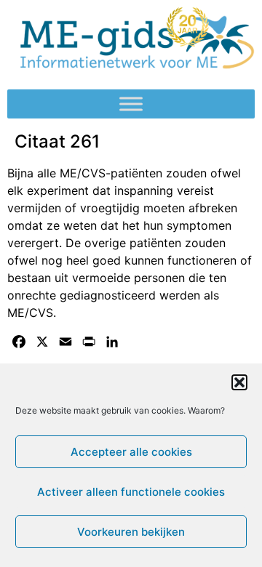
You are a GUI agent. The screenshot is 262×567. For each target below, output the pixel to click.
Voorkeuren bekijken (131, 532)
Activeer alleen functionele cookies (131, 492)
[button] (239, 382)
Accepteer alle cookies (131, 452)
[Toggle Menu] (131, 104)
